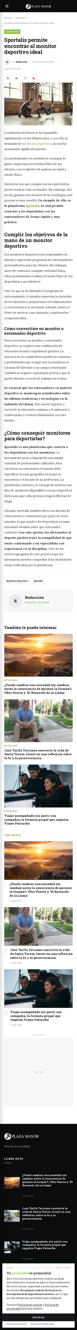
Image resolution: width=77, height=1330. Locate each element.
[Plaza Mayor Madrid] (38, 6)
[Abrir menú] (7, 6)
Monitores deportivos (17, 581)
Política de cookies (30, 1304)
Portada (8, 18)
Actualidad (20, 18)
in (16, 78)
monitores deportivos (37, 143)
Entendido (38, 1317)
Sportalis (38, 581)
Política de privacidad (42, 1324)
